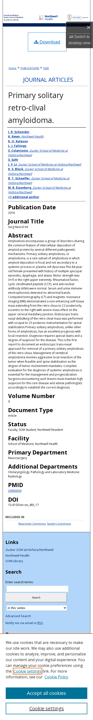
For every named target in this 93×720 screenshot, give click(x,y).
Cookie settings (27, 671)
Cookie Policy (56, 677)
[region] (46, 676)
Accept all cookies (46, 693)
